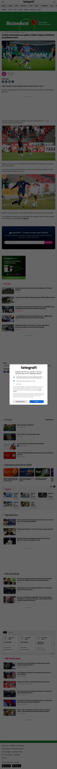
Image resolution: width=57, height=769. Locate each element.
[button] (28, 384)
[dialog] (29, 384)
